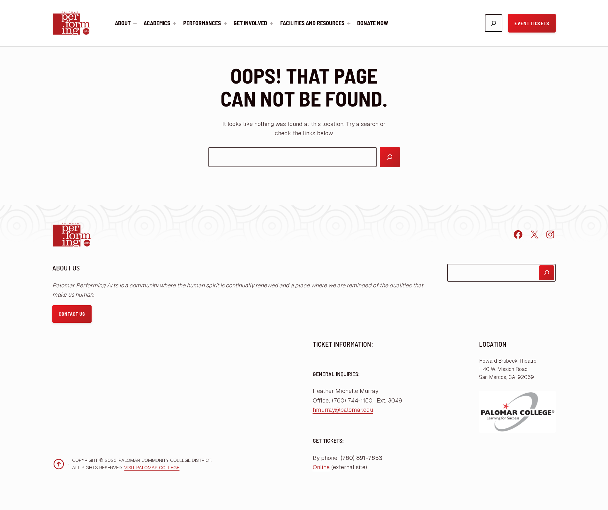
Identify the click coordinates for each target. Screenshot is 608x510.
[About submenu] (135, 23)
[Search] (390, 157)
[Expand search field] (493, 23)
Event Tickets (531, 23)
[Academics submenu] (174, 23)
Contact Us (72, 314)
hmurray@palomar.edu (343, 409)
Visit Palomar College (151, 467)
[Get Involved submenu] (271, 23)
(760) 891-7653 (361, 458)
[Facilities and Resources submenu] (348, 23)
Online (321, 467)
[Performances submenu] (225, 23)
